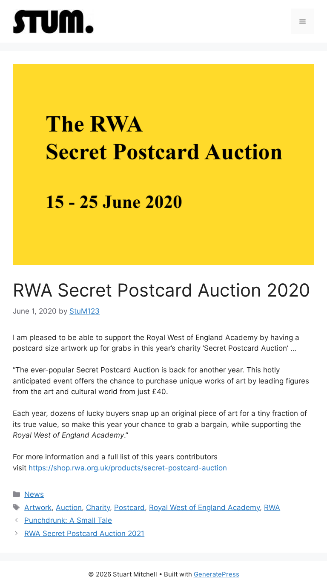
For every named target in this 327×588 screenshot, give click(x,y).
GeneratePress (216, 574)
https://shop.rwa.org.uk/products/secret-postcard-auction (128, 468)
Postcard (129, 507)
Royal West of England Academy (204, 507)
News (34, 494)
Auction (69, 507)
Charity (98, 507)
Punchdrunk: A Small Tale (68, 520)
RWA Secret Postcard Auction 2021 (84, 533)
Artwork (38, 507)
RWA (272, 507)
